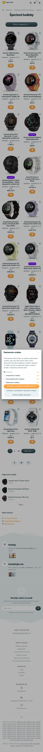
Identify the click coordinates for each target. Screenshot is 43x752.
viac (37, 372)
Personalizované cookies (15, 379)
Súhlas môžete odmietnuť (21, 395)
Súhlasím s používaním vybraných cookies (21, 390)
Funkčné (9, 372)
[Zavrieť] (38, 352)
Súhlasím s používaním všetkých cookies (21, 386)
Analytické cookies (13, 375)
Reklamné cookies (12, 382)
